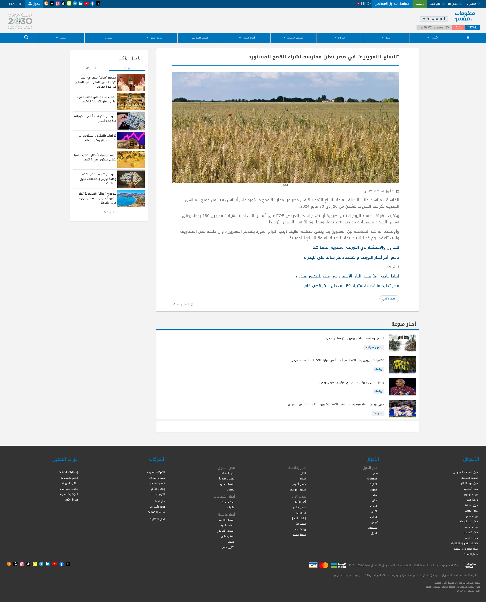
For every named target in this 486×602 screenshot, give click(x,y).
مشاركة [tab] (91, 68)
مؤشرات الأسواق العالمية (464, 543)
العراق (374, 533)
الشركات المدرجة (156, 472)
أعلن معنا (413, 575)
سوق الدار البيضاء (469, 521)
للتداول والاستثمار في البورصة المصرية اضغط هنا (356, 247)
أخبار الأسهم (227, 473)
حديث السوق (156, 38)
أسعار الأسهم (157, 483)
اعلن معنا (436, 3)
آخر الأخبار (301, 513)
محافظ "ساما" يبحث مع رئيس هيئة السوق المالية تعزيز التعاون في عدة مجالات (95, 82)
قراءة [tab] (127, 68)
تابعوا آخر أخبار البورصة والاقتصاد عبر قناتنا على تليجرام (351, 257)
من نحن (434, 575)
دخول (36, 4)
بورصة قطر (472, 499)
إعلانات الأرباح (158, 488)
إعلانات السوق (298, 518)
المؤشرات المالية (69, 494)
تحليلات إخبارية (226, 478)
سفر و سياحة (374, 347)
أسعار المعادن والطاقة (466, 548)
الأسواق (434, 38)
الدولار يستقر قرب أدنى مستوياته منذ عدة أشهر (95, 118)
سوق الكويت (471, 510)
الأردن (374, 511)
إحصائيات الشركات (68, 472)
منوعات (378, 413)
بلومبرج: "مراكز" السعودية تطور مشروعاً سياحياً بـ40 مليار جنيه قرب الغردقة (97, 198)
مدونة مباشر (299, 534)
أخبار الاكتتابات (157, 519)
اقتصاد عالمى (226, 520)
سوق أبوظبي (471, 488)
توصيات (230, 489)
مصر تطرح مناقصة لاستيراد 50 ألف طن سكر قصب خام (351, 285)
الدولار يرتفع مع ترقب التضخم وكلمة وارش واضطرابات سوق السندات (98, 179)
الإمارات (374, 484)
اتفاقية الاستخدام (469, 575)
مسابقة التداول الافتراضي (392, 4)
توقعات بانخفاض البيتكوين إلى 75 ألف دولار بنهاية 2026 (97, 137)
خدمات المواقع (381, 575)
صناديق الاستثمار (295, 38)
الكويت (374, 506)
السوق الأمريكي (225, 530)
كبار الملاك (159, 501)
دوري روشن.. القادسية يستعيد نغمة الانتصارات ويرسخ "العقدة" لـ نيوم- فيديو (335, 404)
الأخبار (388, 38)
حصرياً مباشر (299, 507)
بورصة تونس (471, 527)
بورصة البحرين (471, 494)
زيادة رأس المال (156, 506)
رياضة (378, 369)
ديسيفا (357, 575)
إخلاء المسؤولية (449, 575)
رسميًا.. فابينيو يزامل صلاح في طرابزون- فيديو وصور (352, 382)
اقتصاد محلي (227, 484)
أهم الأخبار (300, 502)
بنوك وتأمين (228, 502)
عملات (231, 541)
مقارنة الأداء (71, 499)
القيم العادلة (158, 494)
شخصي (63, 38)
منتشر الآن (300, 523)
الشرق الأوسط (298, 489)
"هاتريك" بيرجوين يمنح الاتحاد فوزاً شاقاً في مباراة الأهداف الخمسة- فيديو (337, 360)
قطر (375, 495)
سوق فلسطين (470, 532)
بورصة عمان (472, 516)
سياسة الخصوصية (342, 575)
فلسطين (373, 527)
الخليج (303, 473)
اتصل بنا (453, 3)
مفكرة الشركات (156, 477)
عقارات (230, 507)
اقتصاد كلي (389, 298)
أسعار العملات (471, 554)
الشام (303, 478)
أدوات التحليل (249, 38)
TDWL (472, 27)
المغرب (374, 517)
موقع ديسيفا (398, 575)
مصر (375, 473)
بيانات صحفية (299, 529)
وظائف (367, 575)
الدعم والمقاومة (69, 477)
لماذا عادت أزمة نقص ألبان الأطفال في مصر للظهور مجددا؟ (347, 276)
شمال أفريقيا (299, 484)
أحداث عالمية (227, 525)
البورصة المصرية (469, 477)
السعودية (372, 478)
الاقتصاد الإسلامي (200, 38)
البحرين (374, 489)
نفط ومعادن (227, 536)
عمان (375, 500)
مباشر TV (107, 38)
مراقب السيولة (70, 483)
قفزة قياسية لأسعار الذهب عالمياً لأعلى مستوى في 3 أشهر (95, 157)
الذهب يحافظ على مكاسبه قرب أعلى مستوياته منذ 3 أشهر (96, 99)
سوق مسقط (471, 505)
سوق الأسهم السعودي (465, 472)
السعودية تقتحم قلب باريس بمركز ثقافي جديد (355, 338)
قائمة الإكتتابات (156, 512)
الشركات (341, 38)
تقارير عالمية (227, 547)
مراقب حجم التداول (68, 488)
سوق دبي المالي (469, 483)
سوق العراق (471, 538)
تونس (374, 522)
